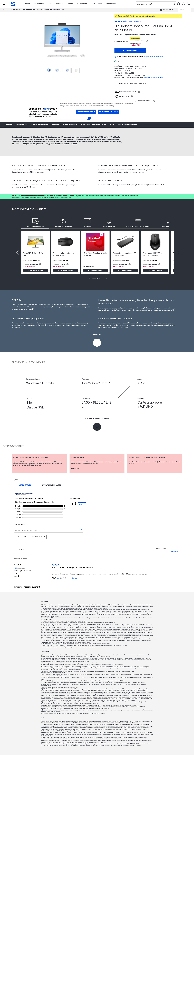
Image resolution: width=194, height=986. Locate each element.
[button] (148, 16)
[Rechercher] (174, 4)
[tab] (35, 223)
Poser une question (135, 21)
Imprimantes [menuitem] (82, 4)
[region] (97, 108)
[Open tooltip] (147, 41)
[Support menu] (179, 4)
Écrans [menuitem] (70, 4)
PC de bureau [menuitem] (39, 4)
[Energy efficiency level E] (31, 243)
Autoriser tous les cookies (108, 112)
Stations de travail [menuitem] (56, 4)
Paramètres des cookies (86, 112)
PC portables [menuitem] (25, 4)
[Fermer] (135, 101)
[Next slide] (178, 252)
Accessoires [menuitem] (111, 4)
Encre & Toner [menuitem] (96, 4)
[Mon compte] (184, 4)
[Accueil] (13, 4)
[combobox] (184, 10)
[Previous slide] (17, 252)
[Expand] (62, 40)
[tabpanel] (97, 256)
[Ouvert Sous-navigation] (4, 3)
